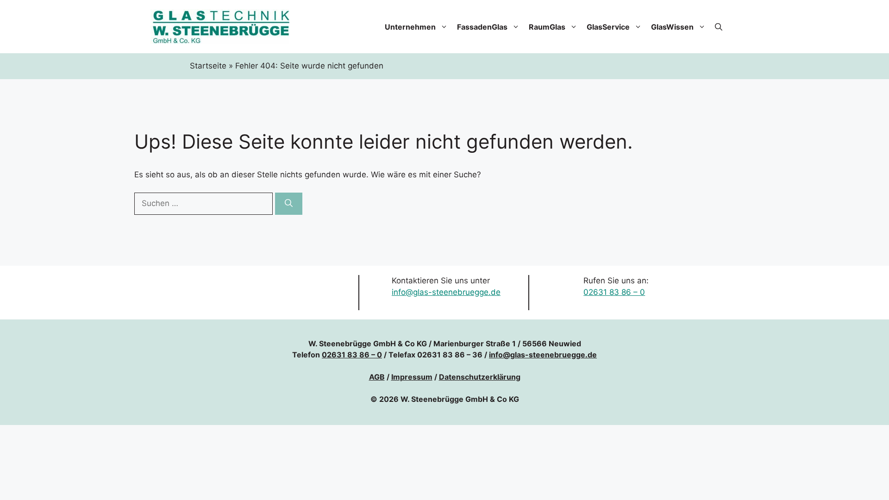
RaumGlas (547, 26)
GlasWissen (672, 26)
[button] (718, 27)
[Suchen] (288, 204)
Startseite (208, 65)
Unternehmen (410, 26)
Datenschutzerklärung (479, 376)
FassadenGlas (482, 26)
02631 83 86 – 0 (614, 292)
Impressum (411, 376)
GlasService (608, 26)
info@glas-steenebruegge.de (446, 292)
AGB (377, 376)
